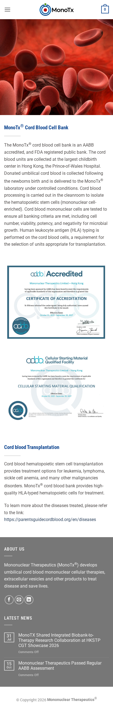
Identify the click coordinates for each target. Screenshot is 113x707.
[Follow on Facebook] (9, 599)
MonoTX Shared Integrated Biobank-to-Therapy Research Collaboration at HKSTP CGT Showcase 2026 (59, 640)
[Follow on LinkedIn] (28, 599)
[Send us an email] (19, 599)
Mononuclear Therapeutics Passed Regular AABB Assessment (59, 665)
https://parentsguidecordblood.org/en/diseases (50, 519)
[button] (7, 9)
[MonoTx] (57, 9)
